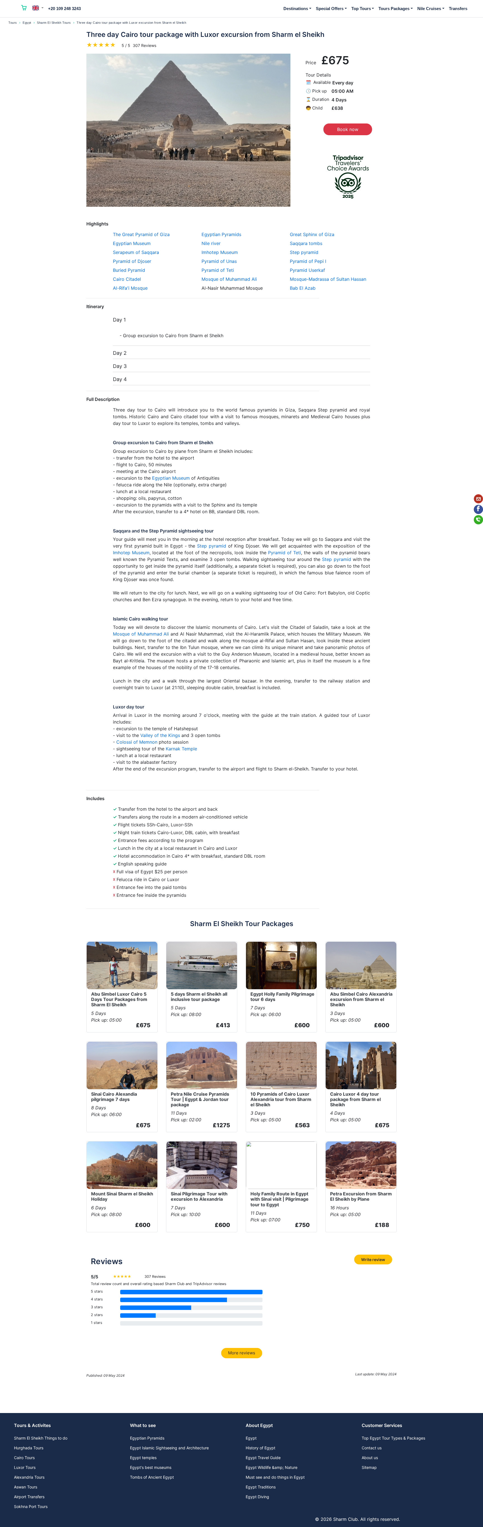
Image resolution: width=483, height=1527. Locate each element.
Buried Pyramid (129, 270)
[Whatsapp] (478, 519)
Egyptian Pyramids (221, 234)
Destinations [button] (295, 8)
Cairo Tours (24, 1457)
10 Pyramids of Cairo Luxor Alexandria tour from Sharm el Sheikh (280, 1099)
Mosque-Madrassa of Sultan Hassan (328, 279)
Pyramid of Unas (219, 261)
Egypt (27, 22)
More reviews (241, 1352)
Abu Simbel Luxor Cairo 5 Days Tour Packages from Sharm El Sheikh (119, 999)
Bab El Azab (303, 288)
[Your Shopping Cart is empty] (24, 8)
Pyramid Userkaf (307, 270)
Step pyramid (304, 252)
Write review (373, 1259)
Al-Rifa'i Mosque (130, 288)
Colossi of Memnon (136, 742)
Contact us (372, 1447)
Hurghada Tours (28, 1447)
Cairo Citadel (127, 279)
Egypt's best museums (150, 1467)
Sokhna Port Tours (31, 1506)
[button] (38, 7)
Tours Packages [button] (393, 8)
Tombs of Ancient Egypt (152, 1477)
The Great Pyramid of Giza (141, 234)
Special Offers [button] (330, 8)
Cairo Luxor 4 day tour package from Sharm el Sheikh (355, 1099)
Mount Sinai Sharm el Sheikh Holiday (122, 1196)
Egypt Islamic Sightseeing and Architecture (169, 1447)
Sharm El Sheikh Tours (54, 22)
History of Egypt (260, 1447)
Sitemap (369, 1467)
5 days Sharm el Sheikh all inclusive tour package (199, 996)
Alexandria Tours (29, 1477)
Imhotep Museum (220, 252)
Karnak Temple (181, 748)
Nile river (211, 243)
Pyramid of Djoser (132, 261)
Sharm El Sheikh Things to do (40, 1438)
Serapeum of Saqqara (136, 252)
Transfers (458, 8)
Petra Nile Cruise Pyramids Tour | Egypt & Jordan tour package (200, 1099)
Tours (12, 22)
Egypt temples (143, 1457)
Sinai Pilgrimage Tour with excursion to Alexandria (199, 1196)
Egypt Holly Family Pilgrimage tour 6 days (282, 996)
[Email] (478, 498)
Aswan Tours (25, 1487)
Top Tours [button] (361, 8)
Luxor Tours (24, 1467)
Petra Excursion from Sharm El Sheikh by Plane (361, 1196)
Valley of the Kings (160, 735)
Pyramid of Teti (218, 270)
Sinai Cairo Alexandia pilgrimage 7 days (114, 1096)
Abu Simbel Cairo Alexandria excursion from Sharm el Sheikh (361, 999)
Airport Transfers (29, 1496)
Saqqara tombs (306, 243)
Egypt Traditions (261, 1487)
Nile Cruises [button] (429, 8)
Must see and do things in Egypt (275, 1477)
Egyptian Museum (132, 243)
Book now (347, 129)
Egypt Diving (257, 1496)
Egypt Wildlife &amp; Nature (271, 1467)
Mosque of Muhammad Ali (229, 279)
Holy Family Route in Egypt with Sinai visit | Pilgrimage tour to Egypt (279, 1199)
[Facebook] (478, 509)
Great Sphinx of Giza (312, 234)
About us (370, 1457)
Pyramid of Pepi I (308, 261)
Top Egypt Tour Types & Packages (393, 1438)
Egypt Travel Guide (263, 1457)
